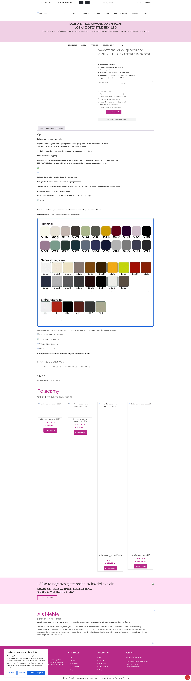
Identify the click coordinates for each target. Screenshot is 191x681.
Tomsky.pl (126, 678)
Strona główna (48, 31)
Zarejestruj (147, 2)
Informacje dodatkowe (54, 128)
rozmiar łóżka (103, 83)
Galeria (97, 13)
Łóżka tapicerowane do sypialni (76, 31)
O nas (106, 13)
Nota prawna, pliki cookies (97, 678)
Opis (41, 128)
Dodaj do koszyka (113, 112)
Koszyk (146, 13)
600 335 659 (46, 2)
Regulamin (110, 678)
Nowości (86, 13)
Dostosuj (12, 673)
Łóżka (59, 31)
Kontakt (134, 13)
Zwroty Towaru (120, 13)
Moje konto (74, 663)
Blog (120, 45)
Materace (94, 45)
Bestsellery (47, 598)
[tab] (41, 128)
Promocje (72, 45)
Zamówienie (74, 666)
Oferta (75, 13)
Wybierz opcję (50, 430)
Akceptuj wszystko (36, 673)
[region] (26, 663)
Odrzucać (22, 673)
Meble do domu (108, 45)
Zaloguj (138, 2)
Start (66, 13)
